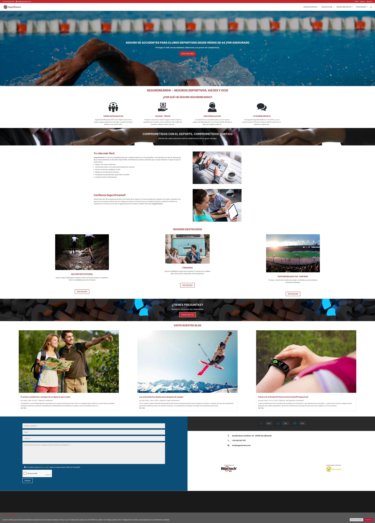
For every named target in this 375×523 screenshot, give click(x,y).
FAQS (356, 1)
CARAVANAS (187, 268)
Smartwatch (300, 400)
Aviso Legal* (45, 467)
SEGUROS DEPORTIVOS (310, 7)
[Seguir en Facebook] (261, 423)
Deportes (41, 400)
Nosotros (369, 1)
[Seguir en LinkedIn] (278, 423)
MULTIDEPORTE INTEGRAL (82, 274)
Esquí (168, 400)
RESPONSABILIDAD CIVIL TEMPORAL (293, 276)
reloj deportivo (290, 400)
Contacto (362, 1)
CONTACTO (187, 314)
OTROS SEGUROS (361, 7)
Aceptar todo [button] (368, 519)
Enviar (28, 480)
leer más (23, 408)
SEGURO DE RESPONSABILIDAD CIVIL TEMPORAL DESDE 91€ (187, 50)
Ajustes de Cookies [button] (356, 519)
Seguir (269, 423)
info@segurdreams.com (241, 445)
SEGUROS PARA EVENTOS (344, 7)
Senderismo (49, 400)
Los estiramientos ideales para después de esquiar (161, 397)
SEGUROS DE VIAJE (326, 7)
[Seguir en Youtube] (295, 423)
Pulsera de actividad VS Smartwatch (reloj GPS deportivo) (283, 397)
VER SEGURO (187, 61)
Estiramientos (175, 400)
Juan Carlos (145, 400)
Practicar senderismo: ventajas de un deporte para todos (45, 397)
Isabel (25, 400)
